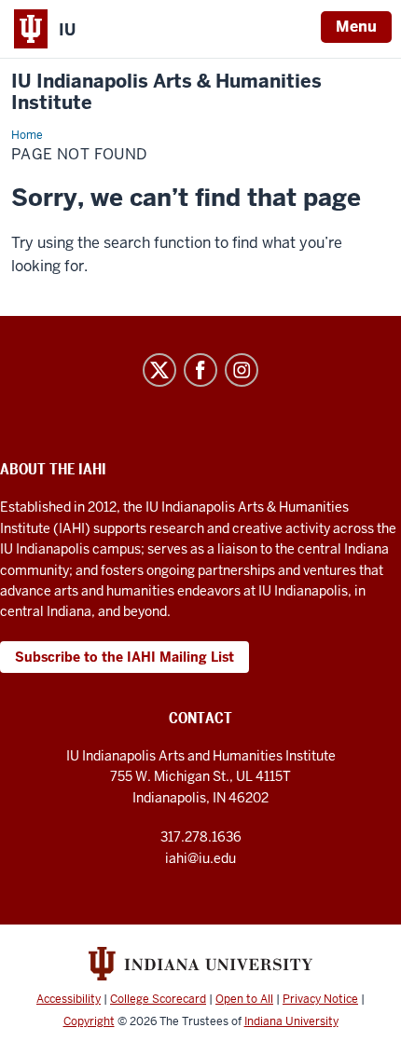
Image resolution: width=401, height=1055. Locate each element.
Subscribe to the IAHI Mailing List (124, 657)
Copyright (89, 1021)
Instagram (241, 370)
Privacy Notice (320, 999)
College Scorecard (158, 999)
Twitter (159, 370)
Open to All (244, 999)
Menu (356, 26)
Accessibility (68, 999)
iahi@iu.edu (200, 858)
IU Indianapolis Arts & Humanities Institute (166, 92)
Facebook (200, 370)
